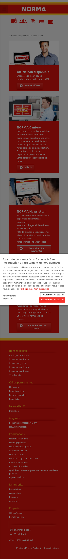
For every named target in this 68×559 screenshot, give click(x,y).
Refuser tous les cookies (53, 295)
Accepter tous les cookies (52, 300)
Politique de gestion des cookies (34, 289)
